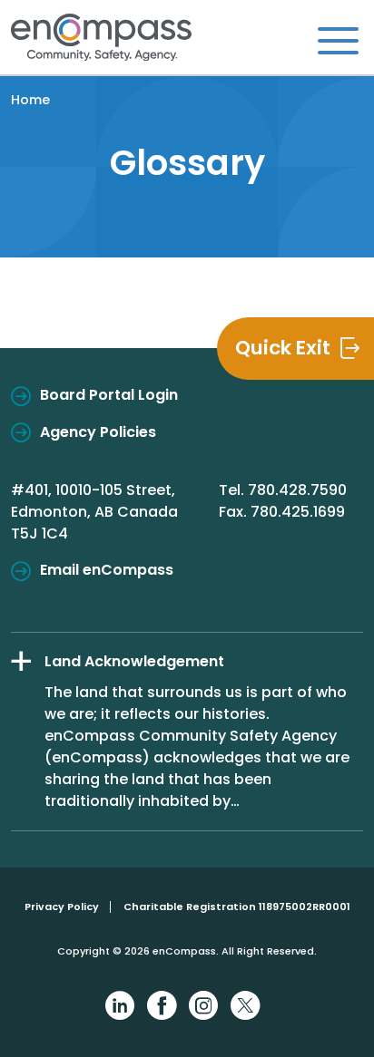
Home (30, 100)
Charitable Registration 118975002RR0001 (236, 906)
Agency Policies (98, 432)
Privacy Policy (62, 906)
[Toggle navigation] (338, 40)
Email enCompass (106, 569)
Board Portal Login (109, 394)
